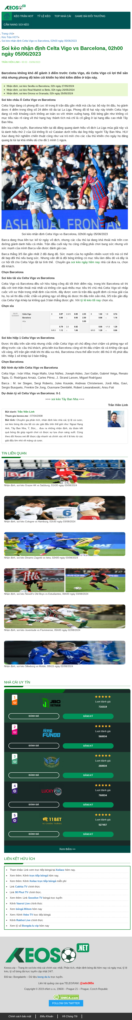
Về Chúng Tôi (69, 1016)
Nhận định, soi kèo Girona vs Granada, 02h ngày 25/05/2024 (40, 93)
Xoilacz (60, 869)
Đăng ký (88, 716)
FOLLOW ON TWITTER (66, 1003)
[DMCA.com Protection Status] (66, 997)
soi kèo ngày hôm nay (85, 262)
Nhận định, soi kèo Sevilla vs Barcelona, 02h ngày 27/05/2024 (40, 86)
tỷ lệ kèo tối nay (90, 300)
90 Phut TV (21, 892)
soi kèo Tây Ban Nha (64, 399)
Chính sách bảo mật (19, 1016)
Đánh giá (34, 716)
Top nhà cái (62, 16)
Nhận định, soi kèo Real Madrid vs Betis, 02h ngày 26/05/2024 (41, 89)
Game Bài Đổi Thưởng (90, 16)
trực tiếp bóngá (38, 875)
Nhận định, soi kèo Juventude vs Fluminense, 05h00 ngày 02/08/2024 (42, 630)
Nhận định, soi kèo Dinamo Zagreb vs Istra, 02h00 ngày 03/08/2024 (41, 557)
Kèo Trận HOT (23, 16)
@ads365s (87, 983)
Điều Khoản (46, 1016)
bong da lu (43, 976)
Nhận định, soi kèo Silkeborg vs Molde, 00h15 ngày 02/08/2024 (38, 666)
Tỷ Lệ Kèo (44, 16)
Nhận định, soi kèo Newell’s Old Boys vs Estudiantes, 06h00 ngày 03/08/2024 (46, 593)
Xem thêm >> (67, 849)
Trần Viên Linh (26, 411)
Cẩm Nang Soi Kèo (16, 24)
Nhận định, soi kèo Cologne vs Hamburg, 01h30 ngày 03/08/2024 (39, 521)
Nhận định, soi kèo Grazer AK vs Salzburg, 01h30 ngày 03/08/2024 (40, 485)
